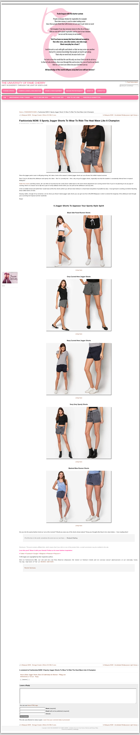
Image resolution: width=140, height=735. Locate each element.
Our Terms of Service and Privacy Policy (88, 728)
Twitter (22, 553)
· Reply (36, 676)
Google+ (36, 553)
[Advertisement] (70, 104)
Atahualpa (76, 729)
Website (48, 713)
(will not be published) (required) (57, 711)
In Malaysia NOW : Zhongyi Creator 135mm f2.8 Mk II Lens (38, 115)
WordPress (70, 729)
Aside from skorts (24, 183)
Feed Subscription (132, 82)
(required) (51, 708)
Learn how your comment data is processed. (56, 720)
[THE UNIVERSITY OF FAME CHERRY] (70, 42)
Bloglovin (43, 553)
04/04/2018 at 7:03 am (27, 676)
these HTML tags (33, 705)
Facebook (29, 553)
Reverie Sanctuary (30, 568)
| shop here (78, 270)
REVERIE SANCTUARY (47, 562)
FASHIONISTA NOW (30, 112)
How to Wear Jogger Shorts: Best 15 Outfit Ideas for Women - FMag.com (43, 674)
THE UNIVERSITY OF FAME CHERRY (23, 82)
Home (21, 112)
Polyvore (56, 553)
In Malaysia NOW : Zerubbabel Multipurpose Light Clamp (120, 115)
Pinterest (49, 553)
